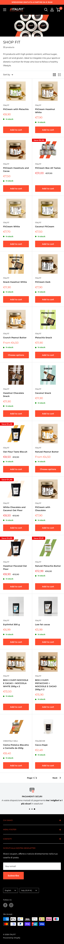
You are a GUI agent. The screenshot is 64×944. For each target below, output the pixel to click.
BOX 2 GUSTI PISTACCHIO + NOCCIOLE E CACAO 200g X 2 (46, 685)
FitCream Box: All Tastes (48, 168)
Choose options (16, 355)
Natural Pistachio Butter (48, 566)
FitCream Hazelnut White (45, 111)
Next (55, 778)
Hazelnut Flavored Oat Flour (15, 567)
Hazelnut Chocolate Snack (13, 394)
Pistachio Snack (43, 337)
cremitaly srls (10, 741)
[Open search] (46, 9)
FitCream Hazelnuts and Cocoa (16, 169)
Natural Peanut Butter (47, 451)
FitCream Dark (42, 282)
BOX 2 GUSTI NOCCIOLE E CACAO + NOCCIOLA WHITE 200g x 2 (15, 683)
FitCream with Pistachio (16, 109)
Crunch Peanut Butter (14, 337)
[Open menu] (4, 9)
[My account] (52, 9)
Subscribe (13, 875)
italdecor (40, 741)
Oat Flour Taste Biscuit (15, 451)
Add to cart (16, 130)
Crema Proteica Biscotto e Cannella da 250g (16, 746)
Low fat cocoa (42, 624)
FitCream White (11, 226)
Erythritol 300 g (11, 624)
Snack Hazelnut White (15, 282)
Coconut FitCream (44, 226)
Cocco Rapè (41, 745)
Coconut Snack (43, 393)
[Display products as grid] (54, 74)
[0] (58, 10)
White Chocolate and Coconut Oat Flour (14, 509)
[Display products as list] (59, 74)
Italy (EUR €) (26, 890)
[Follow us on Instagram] (11, 905)
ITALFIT (6, 105)
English (8, 890)
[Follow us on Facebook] (5, 905)
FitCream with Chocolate (42, 509)
